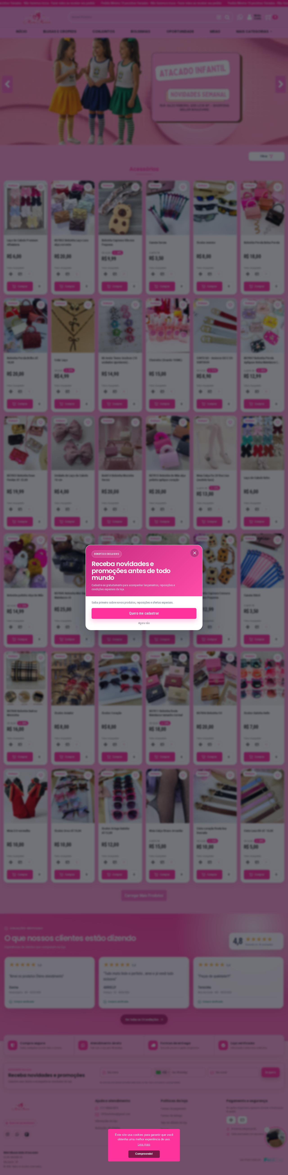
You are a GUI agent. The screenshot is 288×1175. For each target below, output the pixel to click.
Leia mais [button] (144, 1144)
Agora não (144, 623)
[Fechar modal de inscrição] (194, 552)
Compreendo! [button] (144, 1153)
